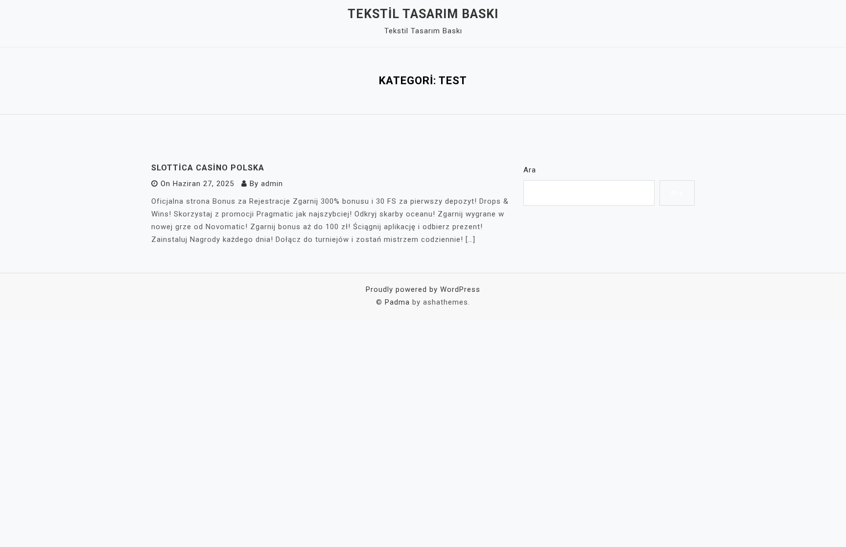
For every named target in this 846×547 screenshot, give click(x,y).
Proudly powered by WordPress (423, 289)
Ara (529, 170)
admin (272, 183)
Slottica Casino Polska (207, 167)
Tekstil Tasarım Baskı (423, 14)
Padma (397, 302)
